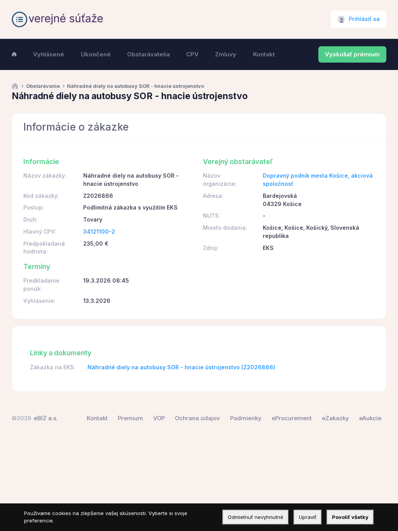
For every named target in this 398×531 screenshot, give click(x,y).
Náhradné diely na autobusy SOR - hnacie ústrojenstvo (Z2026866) (181, 367)
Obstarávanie (43, 86)
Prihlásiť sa (364, 19)
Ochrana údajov (197, 418)
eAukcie (370, 418)
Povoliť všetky (350, 517)
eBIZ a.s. (46, 418)
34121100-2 (99, 231)
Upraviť (307, 517)
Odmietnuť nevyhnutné (255, 517)
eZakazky (335, 418)
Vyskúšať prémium (352, 54)
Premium (130, 418)
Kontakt (97, 418)
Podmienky (246, 418)
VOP (159, 418)
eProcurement (292, 418)
